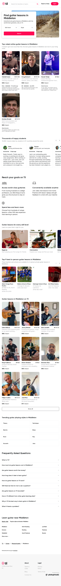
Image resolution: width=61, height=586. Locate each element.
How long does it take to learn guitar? (14, 475)
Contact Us (28, 575)
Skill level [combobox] (8, 27)
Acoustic (5, 443)
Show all (30, 409)
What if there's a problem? (10, 506)
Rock (4, 436)
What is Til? (6, 460)
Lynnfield (44, 526)
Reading (24, 530)
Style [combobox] (22, 27)
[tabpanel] (30, 531)
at (11, 550)
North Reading (25, 526)
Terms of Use (41, 571)
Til (2, 543)
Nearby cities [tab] (5, 521)
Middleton (4, 526)
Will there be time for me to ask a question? (16, 486)
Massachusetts (16, 543)
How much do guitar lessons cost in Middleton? (17, 465)
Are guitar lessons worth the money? (14, 470)
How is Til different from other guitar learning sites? (18, 496)
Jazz (33, 443)
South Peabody (26, 533)
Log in (54, 3)
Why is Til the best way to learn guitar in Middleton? (19, 501)
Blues (34, 430)
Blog (26, 571)
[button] (37, 4)
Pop (33, 436)
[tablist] (30, 522)
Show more (5, 536)
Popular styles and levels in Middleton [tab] (19, 521)
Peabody (44, 530)
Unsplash (15, 550)
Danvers (4, 530)
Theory (5, 423)
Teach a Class (45, 4)
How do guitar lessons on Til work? (13, 480)
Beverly (44, 533)
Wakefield (4, 533)
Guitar (7, 543)
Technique (35, 423)
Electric (5, 430)
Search (19, 33)
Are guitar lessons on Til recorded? (13, 491)
